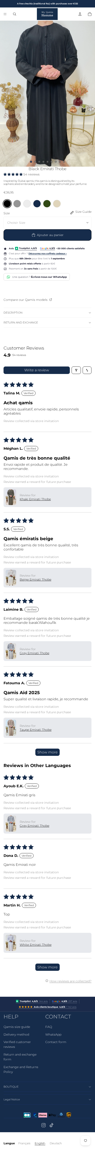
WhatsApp (53, 1034)
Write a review (36, 370)
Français (24, 1143)
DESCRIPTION (13, 312)
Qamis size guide (17, 1027)
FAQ (48, 1027)
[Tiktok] (51, 1125)
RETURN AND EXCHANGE (21, 322)
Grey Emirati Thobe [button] (34, 653)
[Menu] (5, 14)
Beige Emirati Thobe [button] (35, 579)
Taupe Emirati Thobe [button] (35, 730)
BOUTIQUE (11, 1086)
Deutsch (56, 1143)
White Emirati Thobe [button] (35, 945)
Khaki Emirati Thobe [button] (35, 499)
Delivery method (16, 1034)
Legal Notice (12, 1099)
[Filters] (76, 370)
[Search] (14, 14)
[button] (13, 174)
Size (7, 213)
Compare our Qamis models (26, 300)
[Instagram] (43, 1125)
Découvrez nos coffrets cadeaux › (47, 253)
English (40, 1143)
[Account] (80, 14)
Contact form (55, 1042)
